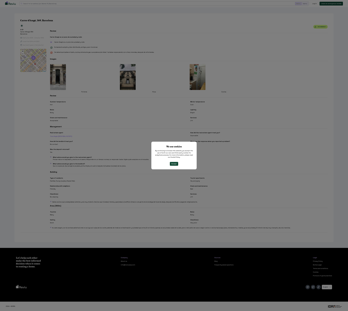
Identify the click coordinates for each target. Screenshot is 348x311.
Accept (174, 164)
